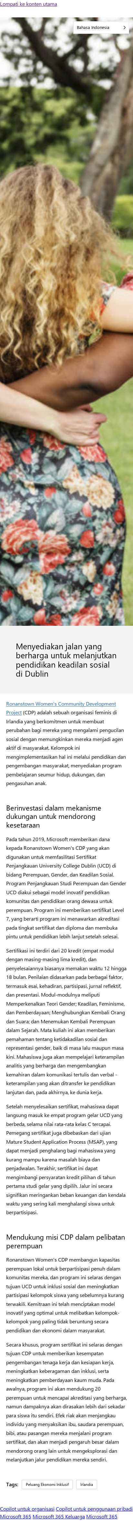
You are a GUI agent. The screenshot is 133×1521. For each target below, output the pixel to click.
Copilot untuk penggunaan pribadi (94, 1508)
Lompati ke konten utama (28, 3)
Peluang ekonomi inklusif (47, 1484)
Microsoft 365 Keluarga (59, 1516)
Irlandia (86, 1484)
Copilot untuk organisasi (27, 1508)
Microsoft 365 (15, 1516)
